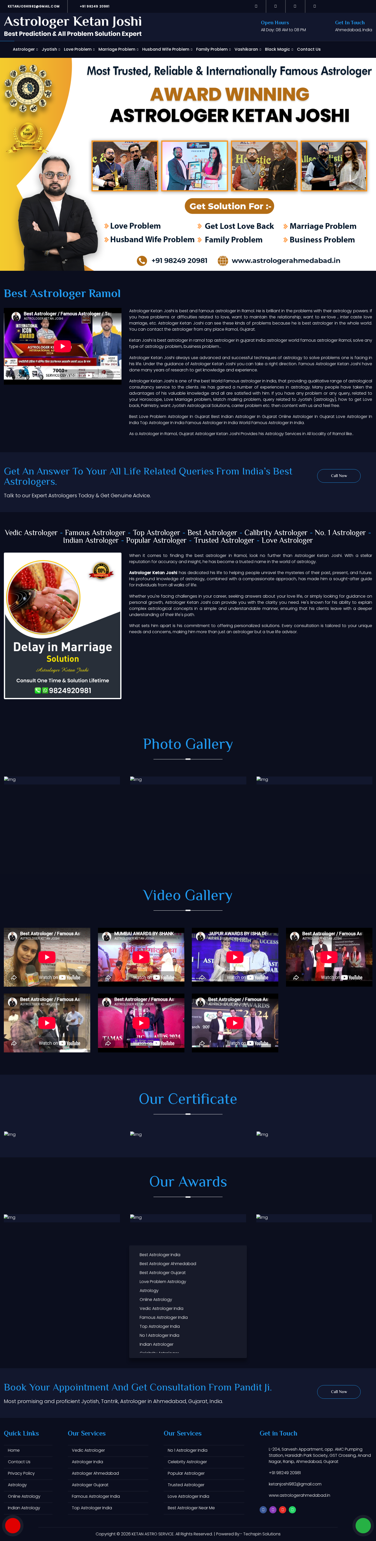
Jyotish (49, 49)
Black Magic (277, 49)
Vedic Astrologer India (161, 1308)
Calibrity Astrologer (276, 533)
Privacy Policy (21, 1473)
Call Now (339, 476)
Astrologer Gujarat (90, 1485)
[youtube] (295, 6)
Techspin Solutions (262, 1534)
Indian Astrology (24, 1508)
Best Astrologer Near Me (191, 1508)
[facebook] (256, 6)
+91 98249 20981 (94, 6)
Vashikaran (246, 49)
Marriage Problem (116, 49)
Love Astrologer (287, 541)
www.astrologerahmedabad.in (299, 1495)
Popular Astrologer (156, 541)
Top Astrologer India (160, 1326)
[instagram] (276, 6)
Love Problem (78, 49)
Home (14, 1450)
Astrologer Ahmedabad (95, 1473)
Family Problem (212, 49)
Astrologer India (87, 1462)
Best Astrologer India (160, 1255)
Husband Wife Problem (165, 49)
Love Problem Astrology (163, 1282)
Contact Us (309, 49)
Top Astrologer (156, 533)
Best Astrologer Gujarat (163, 1273)
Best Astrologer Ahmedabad (168, 1264)
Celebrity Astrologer (187, 1462)
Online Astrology (156, 1299)
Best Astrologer (212, 533)
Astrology (149, 1291)
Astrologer (24, 49)
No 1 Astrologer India (159, 1335)
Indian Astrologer (91, 541)
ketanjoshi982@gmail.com (33, 6)
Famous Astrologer (95, 533)
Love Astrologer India (188, 1496)
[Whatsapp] (315, 6)
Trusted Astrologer (224, 541)
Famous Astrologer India (164, 1317)
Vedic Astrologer (31, 533)
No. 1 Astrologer (340, 533)
